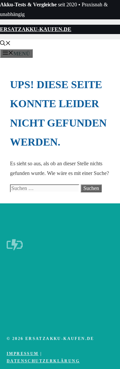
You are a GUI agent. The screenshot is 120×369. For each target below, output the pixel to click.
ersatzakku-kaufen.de (35, 29)
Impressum (23, 353)
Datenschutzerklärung (43, 361)
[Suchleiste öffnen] (5, 44)
